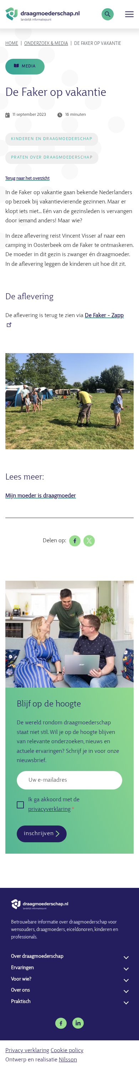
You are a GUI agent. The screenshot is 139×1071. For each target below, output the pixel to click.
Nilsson (68, 1060)
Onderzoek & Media (46, 43)
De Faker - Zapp (104, 316)
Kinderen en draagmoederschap (51, 139)
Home (11, 43)
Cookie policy (67, 1051)
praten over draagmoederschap (52, 157)
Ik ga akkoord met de (53, 804)
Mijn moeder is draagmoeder (40, 496)
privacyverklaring (49, 809)
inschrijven (39, 834)
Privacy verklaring (27, 1051)
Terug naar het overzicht (27, 178)
